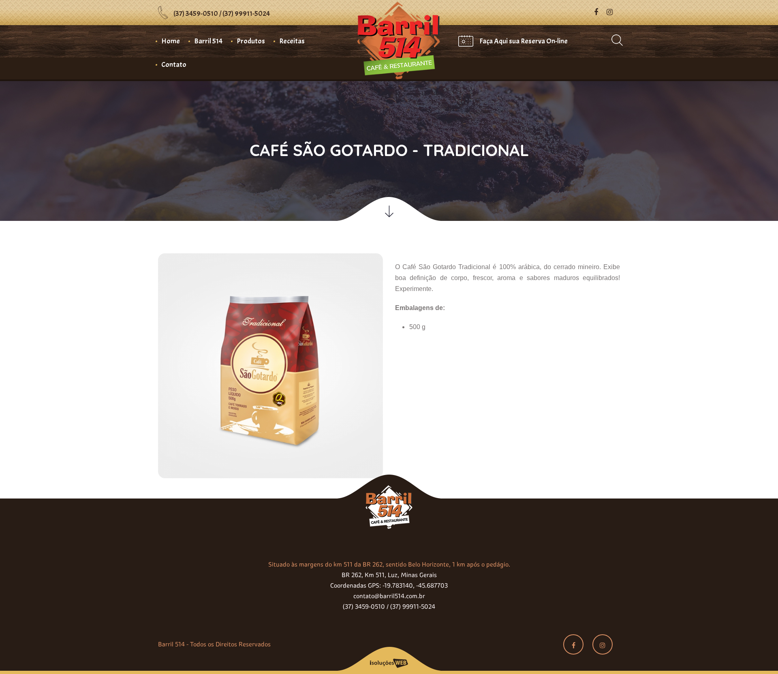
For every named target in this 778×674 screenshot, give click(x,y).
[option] (270, 376)
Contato (173, 64)
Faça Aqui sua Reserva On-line (523, 41)
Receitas (292, 41)
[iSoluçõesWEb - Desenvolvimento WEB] (389, 659)
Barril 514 (208, 41)
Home (170, 41)
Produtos (251, 41)
